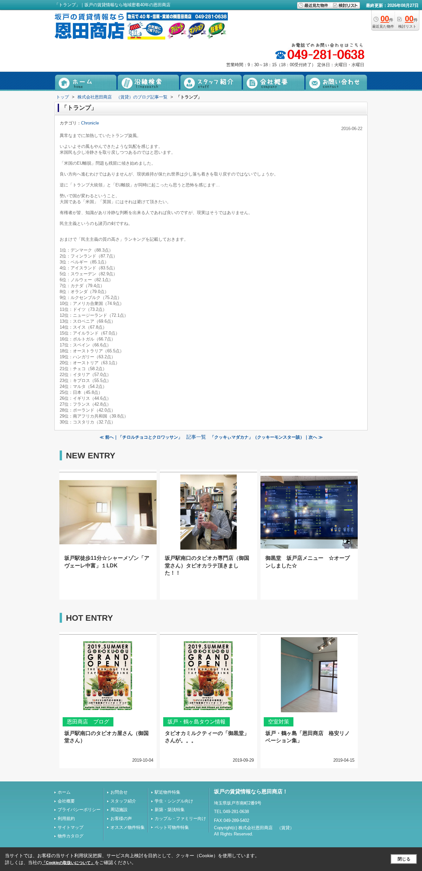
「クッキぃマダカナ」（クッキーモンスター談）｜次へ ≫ (266, 437)
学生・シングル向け (174, 801)
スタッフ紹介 (123, 801)
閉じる (404, 859)
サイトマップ (70, 827)
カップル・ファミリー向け (180, 818)
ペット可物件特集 (172, 827)
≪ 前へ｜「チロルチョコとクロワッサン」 (141, 437)
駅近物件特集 (167, 792)
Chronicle (90, 123)
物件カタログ (70, 835)
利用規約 (66, 818)
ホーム (64, 792)
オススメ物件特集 (127, 827)
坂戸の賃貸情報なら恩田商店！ (251, 791)
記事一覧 (196, 437)
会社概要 (66, 801)
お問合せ (119, 792)
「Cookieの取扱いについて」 (68, 862)
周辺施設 (119, 809)
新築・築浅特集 (170, 809)
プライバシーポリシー (79, 809)
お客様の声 (121, 818)
